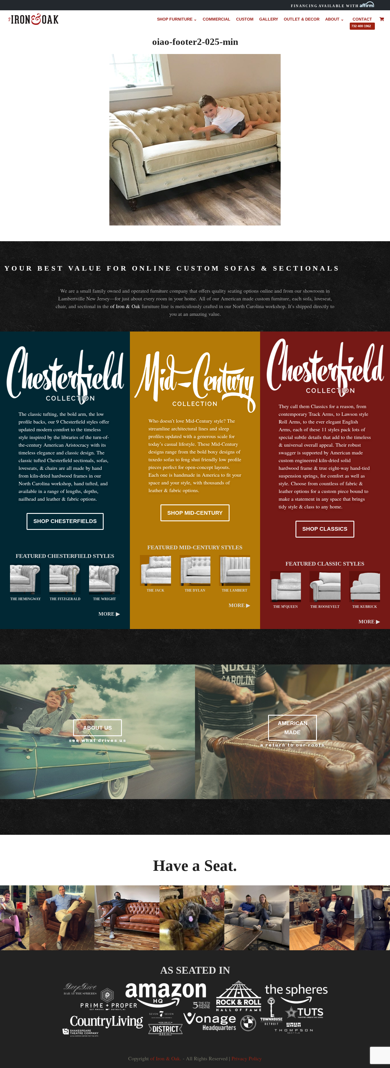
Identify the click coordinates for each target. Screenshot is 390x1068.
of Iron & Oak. (165, 1058)
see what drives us (97, 740)
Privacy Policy (247, 1058)
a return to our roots (292, 745)
